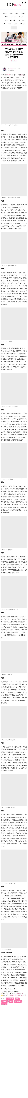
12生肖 (4, 1001)
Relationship (13, 20)
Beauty (4, 13)
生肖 (8, 75)
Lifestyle (23, 13)
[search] (25, 1)
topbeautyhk (19, 993)
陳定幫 (4, 1004)
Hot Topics (13, 16)
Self (4, 23)
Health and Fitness (13, 13)
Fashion (5, 20)
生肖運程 (18, 1001)
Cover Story (21, 20)
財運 (22, 75)
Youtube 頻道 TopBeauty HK (18, 995)
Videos (15, 23)
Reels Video (22, 23)
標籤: (3, 998)
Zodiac (9, 23)
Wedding (21, 16)
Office (6, 16)
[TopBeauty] (14, 4)
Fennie (11, 68)
